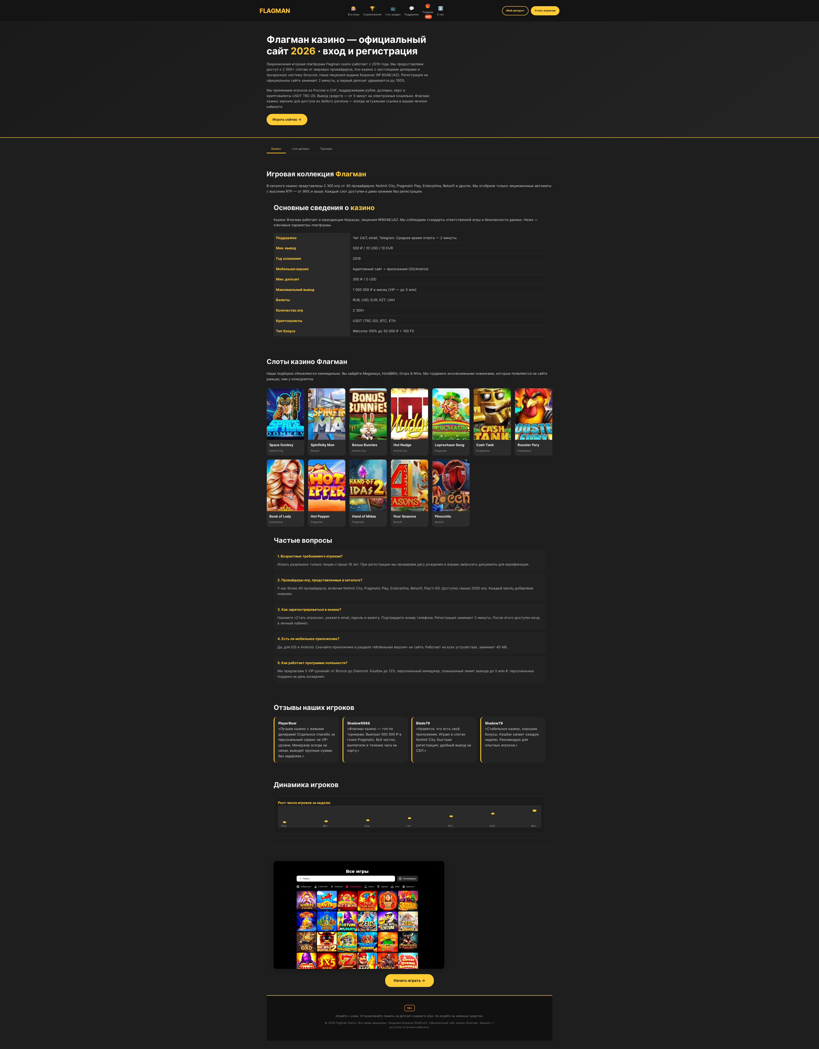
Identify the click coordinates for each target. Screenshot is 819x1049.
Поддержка (411, 11)
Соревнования (372, 11)
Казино (276, 148)
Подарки (428, 10)
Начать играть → (409, 980)
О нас (440, 11)
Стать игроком (545, 10)
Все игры (353, 11)
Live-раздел (393, 11)
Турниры (326, 148)
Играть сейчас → (287, 119)
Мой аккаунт (515, 10)
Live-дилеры (300, 148)
